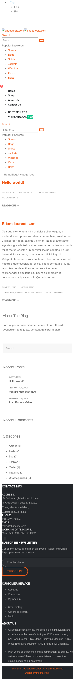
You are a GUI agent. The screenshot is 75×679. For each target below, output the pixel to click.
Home (11, 90)
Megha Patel (26, 192)
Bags (11, 54)
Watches (13, 68)
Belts (11, 77)
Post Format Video (20, 402)
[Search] (41, 40)
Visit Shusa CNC (20, 116)
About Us (13, 100)
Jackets (12, 63)
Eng (16, 6)
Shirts (11, 59)
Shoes (12, 50)
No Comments (10, 198)
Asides (18, 292)
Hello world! (13, 182)
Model (12, 467)
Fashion (13, 461)
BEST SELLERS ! (18, 112)
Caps (11, 73)
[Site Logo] (24, 30)
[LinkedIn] (5, 538)
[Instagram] (4, 538)
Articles (9, 292)
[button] (6, 35)
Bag (11, 456)
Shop (11, 95)
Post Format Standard (22, 391)
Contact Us (14, 104)
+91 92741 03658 (11, 518)
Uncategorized (47, 192)
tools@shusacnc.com (14, 526)
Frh (16, 11)
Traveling (14, 472)
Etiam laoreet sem (18, 223)
